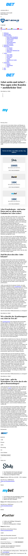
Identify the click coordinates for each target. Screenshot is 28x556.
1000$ (7, 479)
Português (14, 29)
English (4, 29)
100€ (7, 504)
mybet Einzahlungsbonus (6, 505)
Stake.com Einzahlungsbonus (7, 481)
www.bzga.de (5, 552)
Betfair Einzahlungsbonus (7, 530)
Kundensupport (6, 321)
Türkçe (20, 29)
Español (9, 29)
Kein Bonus (9, 529)
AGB (9, 388)
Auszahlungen (17, 286)
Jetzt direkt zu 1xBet (6, 91)
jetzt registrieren (14, 170)
